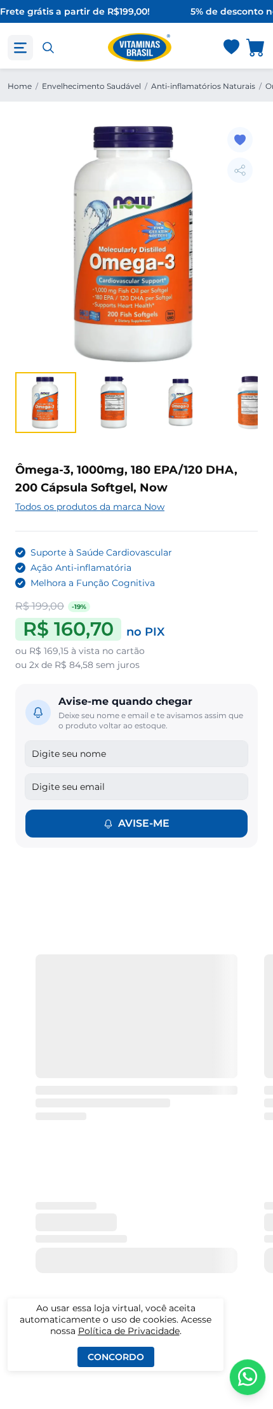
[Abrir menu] (20, 47)
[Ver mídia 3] (182, 402)
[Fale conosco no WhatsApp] (247, 1377)
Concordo (116, 1357)
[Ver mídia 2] (114, 402)
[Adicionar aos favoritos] (240, 139)
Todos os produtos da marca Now (89, 506)
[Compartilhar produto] (240, 170)
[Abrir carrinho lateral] (255, 47)
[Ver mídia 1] (45, 402)
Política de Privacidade (129, 1331)
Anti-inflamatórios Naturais (203, 86)
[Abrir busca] (48, 47)
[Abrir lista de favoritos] (231, 47)
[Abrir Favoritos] (231, 48)
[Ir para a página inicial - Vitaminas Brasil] (139, 47)
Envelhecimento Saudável (91, 86)
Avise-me (144, 823)
